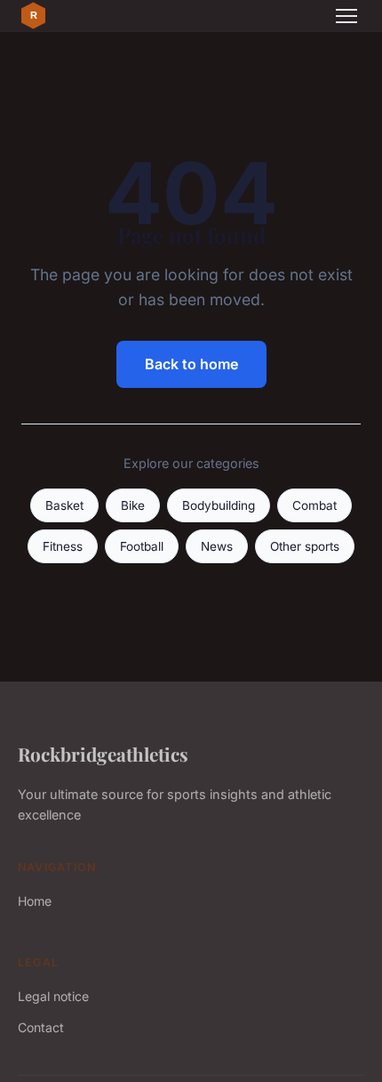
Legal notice (53, 996)
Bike (133, 505)
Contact (41, 1027)
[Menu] (346, 16)
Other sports (304, 546)
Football (141, 546)
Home (35, 900)
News (217, 546)
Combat (314, 505)
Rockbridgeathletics (103, 753)
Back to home (191, 364)
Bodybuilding (218, 505)
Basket (64, 505)
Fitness (63, 546)
